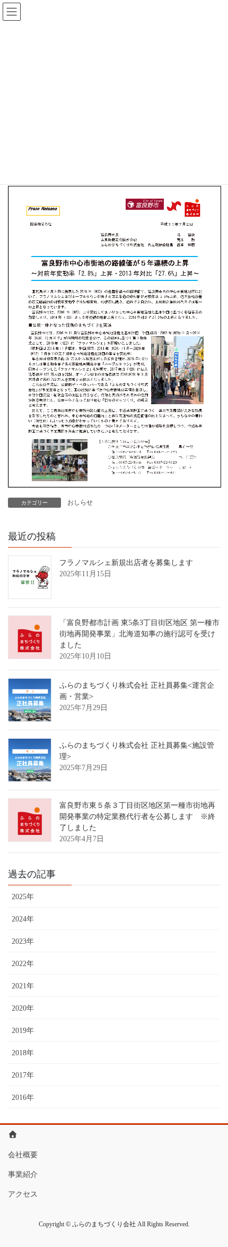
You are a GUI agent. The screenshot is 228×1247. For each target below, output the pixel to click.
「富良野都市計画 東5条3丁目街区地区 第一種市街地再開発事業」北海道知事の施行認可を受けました (139, 634)
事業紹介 (23, 1174)
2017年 (23, 1075)
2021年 (23, 986)
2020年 (23, 1008)
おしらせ (80, 502)
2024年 (23, 919)
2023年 (23, 941)
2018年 (23, 1053)
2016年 (23, 1097)
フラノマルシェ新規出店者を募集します (126, 563)
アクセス (23, 1194)
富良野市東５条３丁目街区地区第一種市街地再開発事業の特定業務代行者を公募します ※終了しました (137, 816)
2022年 (23, 964)
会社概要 (23, 1155)
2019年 (23, 1031)
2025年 (23, 897)
